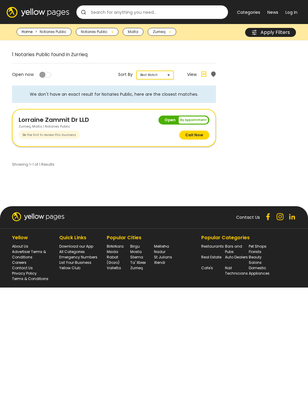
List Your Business (75, 262)
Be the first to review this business (49, 135)
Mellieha (161, 246)
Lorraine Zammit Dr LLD (54, 120)
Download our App (76, 246)
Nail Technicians (236, 270)
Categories (248, 12)
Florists (255, 251)
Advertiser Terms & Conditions (29, 254)
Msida (112, 251)
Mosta (136, 251)
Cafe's (207, 267)
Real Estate (211, 257)
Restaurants (212, 246)
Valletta (114, 267)
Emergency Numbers (78, 257)
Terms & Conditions (30, 278)
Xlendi (159, 262)
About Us (20, 246)
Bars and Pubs (233, 249)
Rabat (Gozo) (113, 260)
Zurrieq (136, 267)
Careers (19, 262)
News (272, 12)
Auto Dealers (236, 257)
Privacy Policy (24, 273)
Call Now (194, 134)
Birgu (135, 246)
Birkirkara (115, 246)
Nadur (159, 251)
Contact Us (22, 267)
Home (27, 31)
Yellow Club (69, 267)
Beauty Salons (255, 260)
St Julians (163, 257)
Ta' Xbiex (138, 262)
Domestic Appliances (259, 270)
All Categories (72, 251)
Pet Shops (257, 246)
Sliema (136, 257)
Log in (291, 12)
